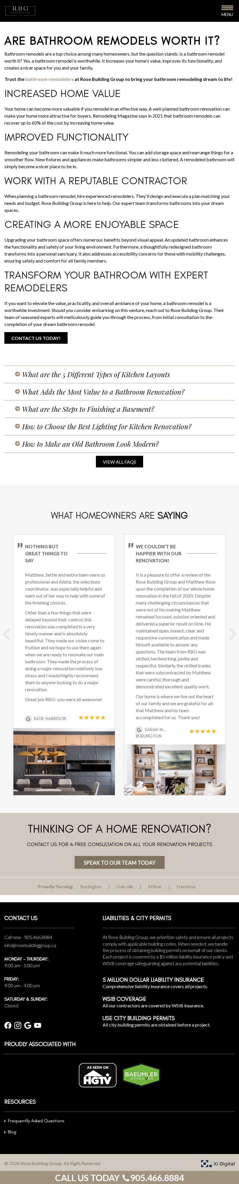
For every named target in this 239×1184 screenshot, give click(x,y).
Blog (12, 1132)
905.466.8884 (38, 937)
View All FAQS (119, 462)
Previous (13, 638)
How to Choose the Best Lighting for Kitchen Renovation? (106, 426)
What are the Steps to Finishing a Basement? (88, 409)
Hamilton (186, 886)
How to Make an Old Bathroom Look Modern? (90, 444)
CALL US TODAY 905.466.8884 (119, 1177)
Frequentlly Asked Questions (36, 1120)
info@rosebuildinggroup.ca (30, 945)
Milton (155, 886)
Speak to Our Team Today (120, 862)
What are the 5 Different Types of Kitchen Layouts (96, 374)
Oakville (124, 886)
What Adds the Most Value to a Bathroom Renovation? (103, 391)
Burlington (90, 886)
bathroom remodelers (49, 79)
